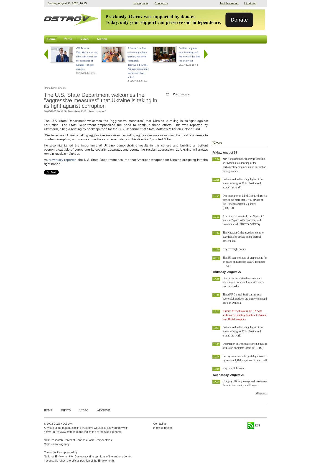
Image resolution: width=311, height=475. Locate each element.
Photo (66, 410)
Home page (140, 3)
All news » (261, 393)
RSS (257, 425)
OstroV (67, 423)
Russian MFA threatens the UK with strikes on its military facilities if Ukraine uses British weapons (244, 315)
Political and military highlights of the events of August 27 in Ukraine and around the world (243, 183)
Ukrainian (250, 3)
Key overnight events (234, 249)
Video (83, 410)
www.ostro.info (69, 432)
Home (48, 410)
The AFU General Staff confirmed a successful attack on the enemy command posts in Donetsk (245, 298)
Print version (181, 94)
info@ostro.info (162, 427)
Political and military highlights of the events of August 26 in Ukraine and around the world (243, 331)
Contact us (161, 3)
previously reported (62, 160)
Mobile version (229, 3)
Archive (103, 410)
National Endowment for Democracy (66, 456)
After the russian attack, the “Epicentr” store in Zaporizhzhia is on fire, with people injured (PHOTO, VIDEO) (243, 220)
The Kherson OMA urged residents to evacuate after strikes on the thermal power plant (243, 236)
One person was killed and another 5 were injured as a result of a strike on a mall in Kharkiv (243, 282)
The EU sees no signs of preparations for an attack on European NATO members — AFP (245, 261)
